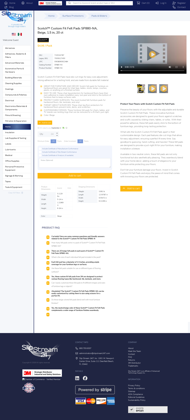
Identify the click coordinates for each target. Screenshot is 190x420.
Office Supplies (12, 161)
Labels (8, 144)
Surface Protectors (73, 16)
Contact (181, 7)
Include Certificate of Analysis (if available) (58, 155)
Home (11, 3)
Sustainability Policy (136, 400)
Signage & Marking (14, 176)
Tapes (8, 182)
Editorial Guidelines (136, 397)
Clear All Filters (14, 193)
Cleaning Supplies (13, 83)
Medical (8, 155)
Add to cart (46, 123)
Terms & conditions (136, 389)
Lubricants (10, 150)
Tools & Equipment (13, 187)
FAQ (130, 357)
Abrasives (10, 48)
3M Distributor (134, 363)
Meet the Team (134, 351)
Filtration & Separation (16, 121)
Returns (131, 360)
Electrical (9, 101)
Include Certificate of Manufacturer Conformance (60, 149)
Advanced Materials (14, 63)
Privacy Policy (134, 386)
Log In (162, 3)
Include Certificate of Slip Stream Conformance (59, 152)
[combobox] (99, 3)
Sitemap (131, 391)
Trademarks (133, 366)
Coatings (9, 89)
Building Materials (13, 78)
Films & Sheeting (13, 115)
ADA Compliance (135, 394)
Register (181, 3)
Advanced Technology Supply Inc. (144, 372)
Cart (145, 3)
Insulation (9, 133)
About (29, 3)
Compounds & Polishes (16, 95)
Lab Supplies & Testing (15, 138)
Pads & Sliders (99, 16)
